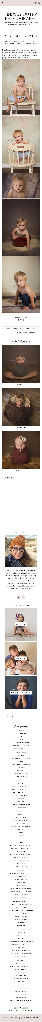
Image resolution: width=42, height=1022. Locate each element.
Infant (14, 41)
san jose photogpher (21, 951)
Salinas (12, 45)
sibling (21, 982)
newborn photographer (21, 888)
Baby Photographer (21, 743)
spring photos (21, 988)
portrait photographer (21, 929)
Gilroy (8, 41)
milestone (21, 851)
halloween (21, 808)
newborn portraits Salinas (21, 904)
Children (26, 40)
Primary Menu (1, 3)
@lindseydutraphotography (21, 1010)
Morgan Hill (21, 876)
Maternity (22, 41)
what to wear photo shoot (21, 1000)
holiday (21, 814)
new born (21, 882)
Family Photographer (21, 786)
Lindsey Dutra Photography (21, 16)
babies (21, 736)
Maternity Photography (21, 848)
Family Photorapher (21, 792)
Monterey (32, 41)
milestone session (21, 857)
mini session (21, 864)
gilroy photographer (21, 805)
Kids (21, 833)
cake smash (21, 752)
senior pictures (21, 975)
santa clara (21, 960)
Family (33, 40)
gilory (21, 798)
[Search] (35, 716)
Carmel (13, 40)
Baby (6, 40)
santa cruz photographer (21, 966)
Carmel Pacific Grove (21, 758)
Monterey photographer (21, 873)
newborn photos (21, 895)
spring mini (21, 985)
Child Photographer (21, 764)
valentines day (21, 994)
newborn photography (21, 892)
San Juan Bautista (21, 957)
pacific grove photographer (21, 910)
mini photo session (21, 860)
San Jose (19, 45)
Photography (31, 43)
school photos (21, 969)
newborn (8, 43)
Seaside (21, 972)
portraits (21, 932)
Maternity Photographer (21, 845)
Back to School (21, 749)
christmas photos (21, 777)
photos (21, 923)
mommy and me (21, 867)
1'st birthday (21, 730)
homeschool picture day (21, 826)
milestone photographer (21, 854)
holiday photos (21, 820)
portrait (21, 926)
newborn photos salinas (21, 898)
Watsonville (21, 997)
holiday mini (21, 817)
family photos (21, 795)
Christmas (21, 770)
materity (21, 839)
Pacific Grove (21, 907)
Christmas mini (21, 774)
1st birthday (21, 733)
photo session (21, 913)
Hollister (21, 823)
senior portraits (21, 978)
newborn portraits (21, 901)
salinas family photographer (21, 941)
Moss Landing (21, 879)
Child (19, 40)
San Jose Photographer (21, 954)
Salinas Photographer (21, 944)
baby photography (21, 746)
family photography (21, 789)
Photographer (19, 43)
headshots (21, 811)
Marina (21, 836)
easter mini (21, 780)
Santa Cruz (28, 45)
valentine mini (21, 991)
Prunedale (21, 935)
